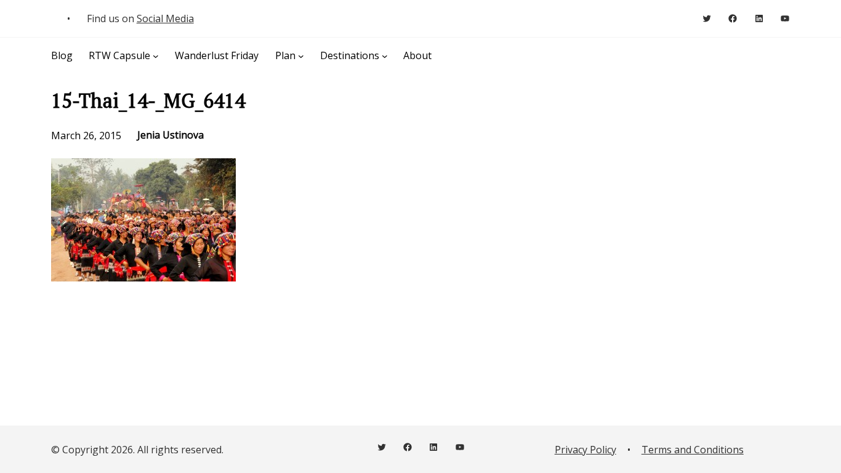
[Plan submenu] (301, 55)
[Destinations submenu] (385, 55)
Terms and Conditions (693, 449)
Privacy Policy (585, 449)
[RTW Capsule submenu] (156, 55)
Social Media (165, 18)
